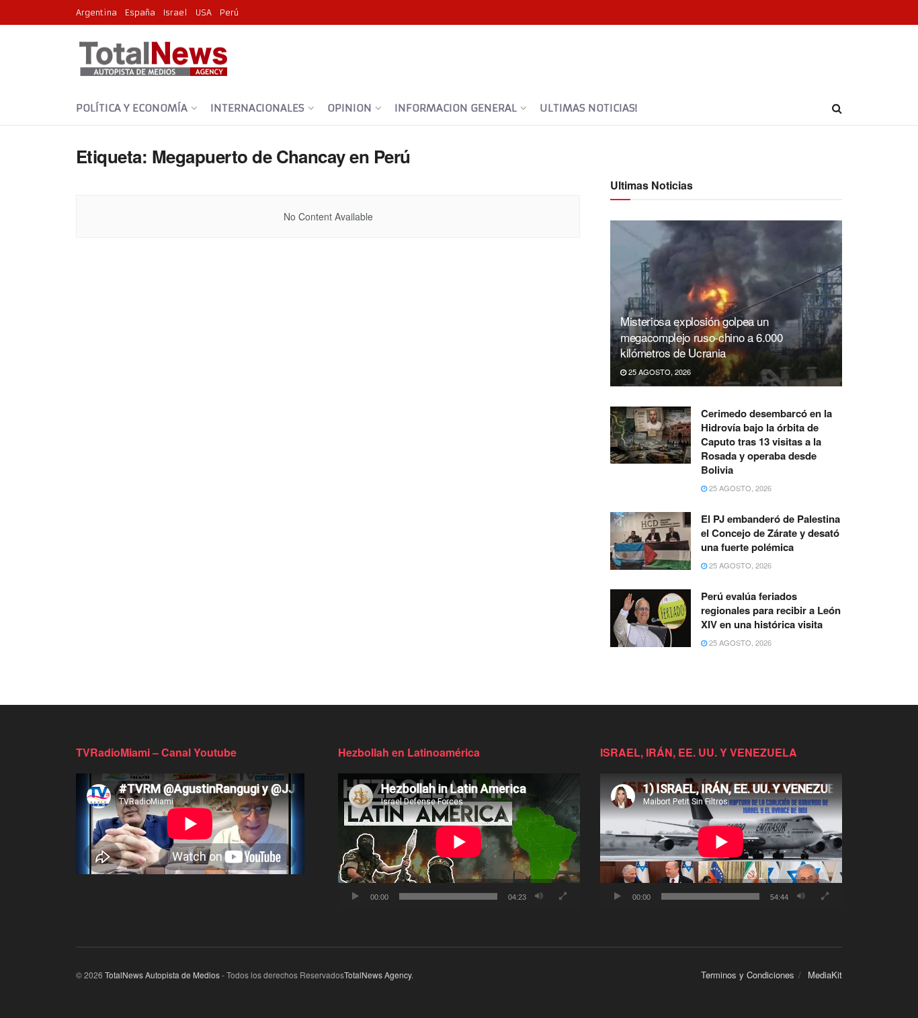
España (140, 12)
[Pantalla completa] (562, 896)
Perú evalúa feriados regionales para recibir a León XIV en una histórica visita (771, 610)
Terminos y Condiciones (747, 974)
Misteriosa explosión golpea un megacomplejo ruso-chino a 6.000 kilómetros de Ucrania (701, 337)
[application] (459, 841)
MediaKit (825, 974)
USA (204, 12)
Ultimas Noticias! (588, 107)
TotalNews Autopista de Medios (162, 974)
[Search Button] (837, 108)
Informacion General (455, 107)
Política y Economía (131, 107)
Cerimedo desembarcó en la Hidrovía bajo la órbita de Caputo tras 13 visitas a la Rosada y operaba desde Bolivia (766, 441)
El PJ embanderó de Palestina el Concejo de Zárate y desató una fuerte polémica (770, 532)
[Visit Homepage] (153, 58)
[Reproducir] (355, 896)
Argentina (96, 12)
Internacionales (257, 107)
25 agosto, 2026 (658, 371)
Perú (229, 12)
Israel (175, 12)
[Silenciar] (539, 896)
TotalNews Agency (377, 974)
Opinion (349, 107)
